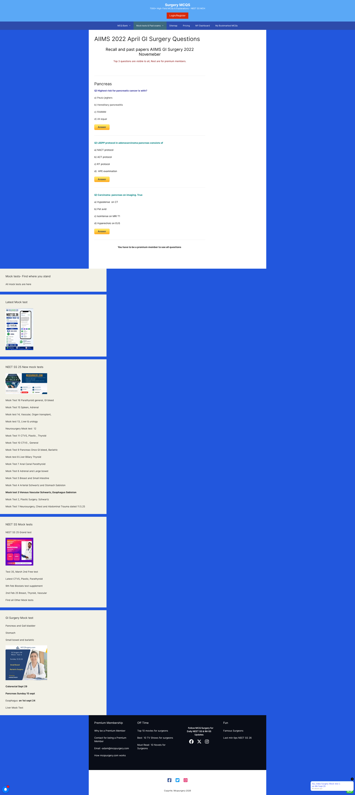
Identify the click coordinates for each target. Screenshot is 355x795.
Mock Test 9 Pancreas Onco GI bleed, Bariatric (32, 449)
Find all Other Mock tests (20, 600)
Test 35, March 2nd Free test (22, 571)
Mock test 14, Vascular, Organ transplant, (29, 414)
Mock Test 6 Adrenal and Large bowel (27, 471)
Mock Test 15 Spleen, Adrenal (22, 407)
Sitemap (173, 25)
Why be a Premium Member (109, 730)
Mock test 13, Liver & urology (22, 421)
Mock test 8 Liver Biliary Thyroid (23, 457)
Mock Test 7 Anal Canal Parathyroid (25, 464)
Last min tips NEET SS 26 (237, 737)
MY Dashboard (202, 25)
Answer (102, 127)
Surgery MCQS (177, 5)
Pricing (186, 25)
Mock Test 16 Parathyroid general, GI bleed (30, 400)
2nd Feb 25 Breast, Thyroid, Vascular (26, 593)
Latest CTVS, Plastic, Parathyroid (24, 578)
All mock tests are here (19, 284)
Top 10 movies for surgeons (152, 730)
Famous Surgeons (233, 730)
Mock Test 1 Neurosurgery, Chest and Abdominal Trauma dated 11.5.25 (45, 506)
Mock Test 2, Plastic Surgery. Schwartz (28, 499)
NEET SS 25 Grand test (19, 532)
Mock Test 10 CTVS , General (22, 442)
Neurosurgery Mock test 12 (21, 428)
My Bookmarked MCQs (226, 25)
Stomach (11, 632)
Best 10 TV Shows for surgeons (155, 737)
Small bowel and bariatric (20, 640)
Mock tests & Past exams (148, 25)
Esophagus (20, 700)
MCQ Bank (122, 25)
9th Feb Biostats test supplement (24, 586)
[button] (131, 26)
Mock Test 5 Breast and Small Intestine (27, 478)
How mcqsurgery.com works (110, 755)
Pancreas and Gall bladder (21, 625)
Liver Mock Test (14, 707)
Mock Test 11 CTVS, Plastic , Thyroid (26, 435)
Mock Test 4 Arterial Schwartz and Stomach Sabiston (35, 485)
